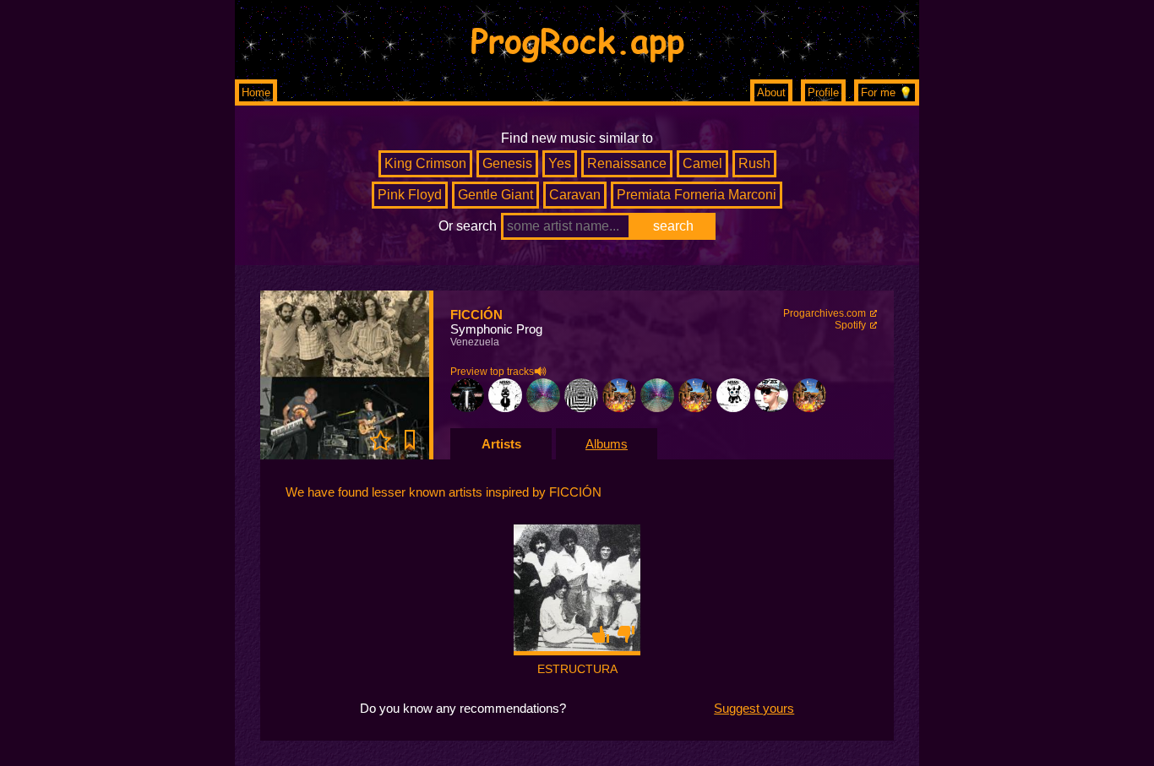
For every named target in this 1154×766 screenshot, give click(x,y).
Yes (559, 163)
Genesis (507, 163)
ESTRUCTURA (577, 669)
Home (256, 92)
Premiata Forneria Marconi (696, 194)
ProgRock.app (577, 39)
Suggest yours (754, 708)
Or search (467, 226)
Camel (702, 163)
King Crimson (425, 163)
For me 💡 (886, 92)
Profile (823, 92)
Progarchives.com (824, 313)
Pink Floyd (410, 194)
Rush (754, 163)
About (771, 92)
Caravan (575, 194)
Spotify (850, 325)
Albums (606, 444)
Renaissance (627, 163)
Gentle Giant (495, 194)
